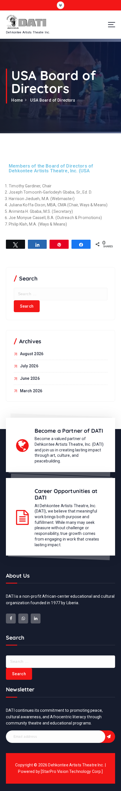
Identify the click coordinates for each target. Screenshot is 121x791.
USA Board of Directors (52, 100)
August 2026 (32, 353)
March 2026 (31, 391)
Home (17, 100)
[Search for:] (60, 294)
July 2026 (29, 366)
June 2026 (30, 378)
